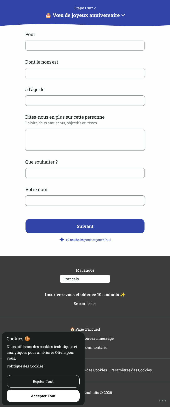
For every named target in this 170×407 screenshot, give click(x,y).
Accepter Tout (43, 395)
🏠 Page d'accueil (85, 329)
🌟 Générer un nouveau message (85, 338)
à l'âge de (34, 89)
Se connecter (85, 303)
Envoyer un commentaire (85, 347)
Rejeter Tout (43, 381)
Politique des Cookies (25, 366)
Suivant (85, 226)
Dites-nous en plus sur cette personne (64, 117)
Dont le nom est (41, 62)
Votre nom (36, 189)
